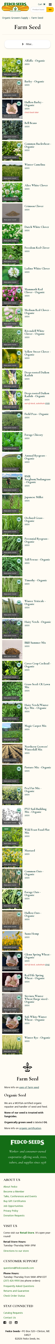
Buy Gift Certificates (14, 1201)
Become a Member (13, 1191)
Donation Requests (13, 1215)
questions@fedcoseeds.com (18, 1267)
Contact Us (9, 1317)
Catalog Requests (13, 1312)
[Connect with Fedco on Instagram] (10, 1322)
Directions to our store (16, 1250)
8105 (47, 403)
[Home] (15, 6)
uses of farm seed (29, 1087)
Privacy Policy (10, 1210)
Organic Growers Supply (15, 17)
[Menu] (50, 4)
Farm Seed (37, 17)
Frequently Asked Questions (18, 1286)
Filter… (29, 44)
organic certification (30, 1128)
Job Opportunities (13, 1205)
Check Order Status (14, 1295)
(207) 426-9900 (11, 1280)
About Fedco (10, 1186)
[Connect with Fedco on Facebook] (4, 1322)
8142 (47, 964)
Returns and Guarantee (16, 1290)
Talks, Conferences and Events (20, 1196)
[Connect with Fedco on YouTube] (16, 1322)
